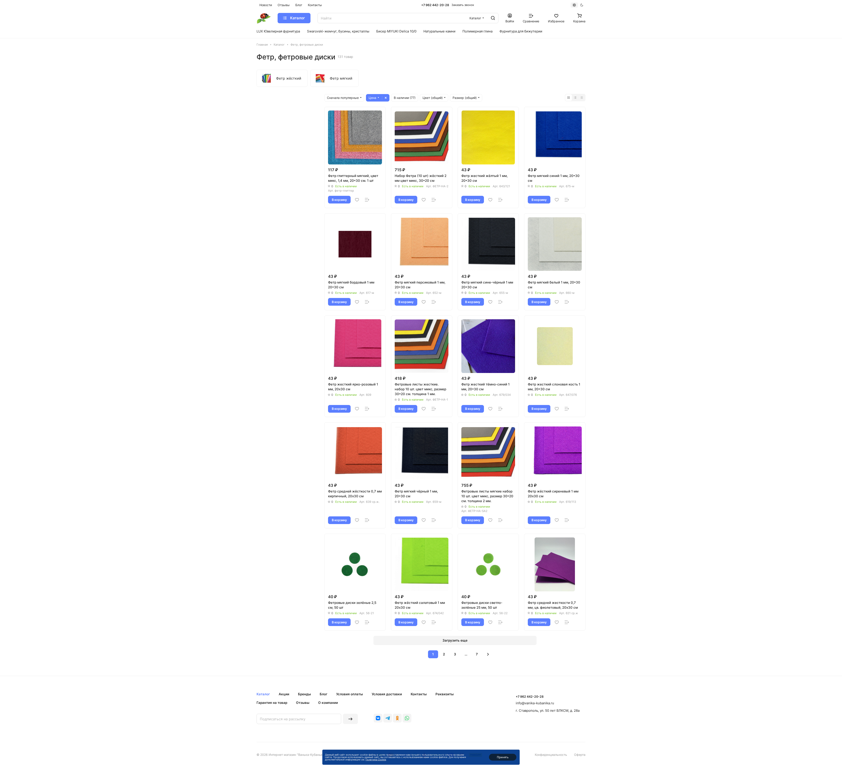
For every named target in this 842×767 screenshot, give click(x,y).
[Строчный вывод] (575, 97)
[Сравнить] (367, 199)
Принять (502, 757)
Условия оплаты (349, 694)
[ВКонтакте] (378, 718)
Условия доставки (387, 694)
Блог (323, 694)
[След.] (488, 654)
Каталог (263, 694)
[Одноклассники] (397, 718)
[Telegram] (387, 718)
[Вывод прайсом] (581, 97)
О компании (328, 703)
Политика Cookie (376, 759)
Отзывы (302, 703)
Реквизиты (444, 694)
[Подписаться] (350, 719)
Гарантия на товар (272, 703)
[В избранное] (357, 199)
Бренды (304, 694)
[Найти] (492, 18)
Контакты (419, 694)
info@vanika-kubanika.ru (535, 703)
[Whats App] (407, 718)
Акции (284, 694)
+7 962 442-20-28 (435, 5)
